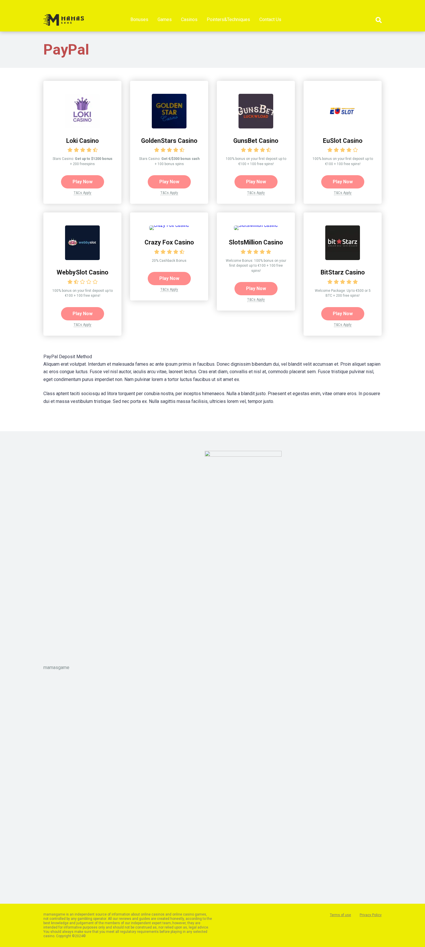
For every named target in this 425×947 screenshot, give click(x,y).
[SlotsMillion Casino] (256, 225)
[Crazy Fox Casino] (169, 225)
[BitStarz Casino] (342, 258)
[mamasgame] (63, 18)
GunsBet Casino (255, 140)
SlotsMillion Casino (256, 242)
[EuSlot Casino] (342, 127)
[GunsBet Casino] (256, 127)
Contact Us (270, 19)
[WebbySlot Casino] (82, 258)
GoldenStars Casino (169, 140)
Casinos (189, 19)
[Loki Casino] (82, 127)
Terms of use (340, 915)
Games (165, 19)
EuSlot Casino (343, 140)
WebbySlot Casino (82, 272)
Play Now (83, 181)
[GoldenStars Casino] (169, 127)
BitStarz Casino (343, 272)
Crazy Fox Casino (169, 242)
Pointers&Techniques (228, 19)
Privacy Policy (371, 915)
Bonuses (139, 19)
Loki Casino (82, 140)
